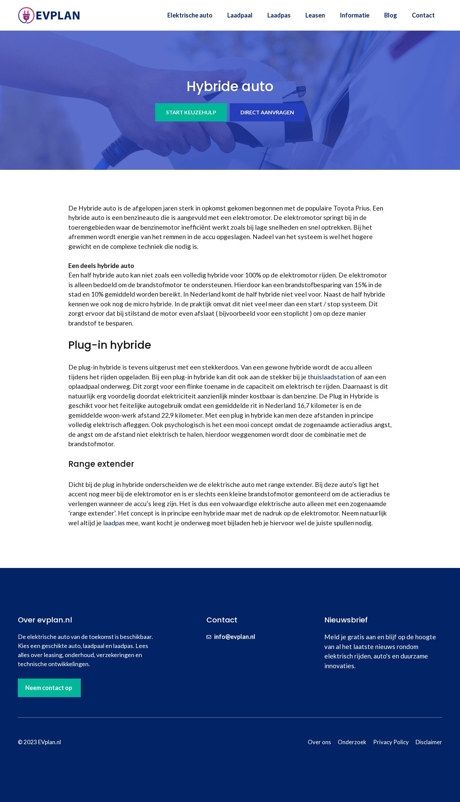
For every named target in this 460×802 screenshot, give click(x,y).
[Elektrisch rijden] (50, 14)
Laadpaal (240, 15)
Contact (423, 15)
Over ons (319, 742)
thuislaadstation (331, 377)
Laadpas (279, 15)
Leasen (315, 15)
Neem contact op (48, 687)
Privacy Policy (391, 742)
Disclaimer (429, 742)
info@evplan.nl (234, 636)
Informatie (354, 15)
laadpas (114, 523)
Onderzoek (352, 742)
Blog (390, 15)
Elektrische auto (189, 15)
